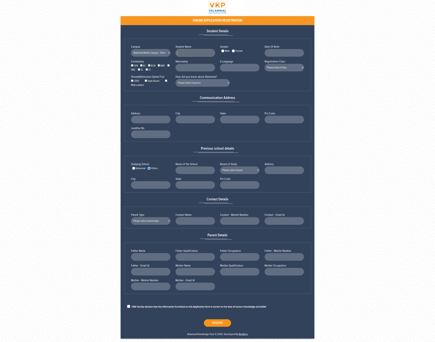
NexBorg (243, 334)
